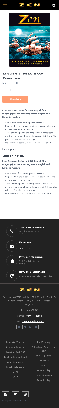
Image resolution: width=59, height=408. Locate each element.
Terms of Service (44, 375)
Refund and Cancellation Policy (44, 349)
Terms (43, 365)
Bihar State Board (15, 362)
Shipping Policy (43, 355)
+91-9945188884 (33, 315)
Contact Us (44, 360)
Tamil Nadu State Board (15, 357)
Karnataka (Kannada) (15, 347)
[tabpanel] (29, 40)
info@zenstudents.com (27, 249)
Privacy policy (43, 370)
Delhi (15, 371)
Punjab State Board (15, 366)
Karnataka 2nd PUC (15, 352)
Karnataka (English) (15, 342)
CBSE (15, 376)
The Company (43, 342)
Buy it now (42, 99)
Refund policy (43, 380)
